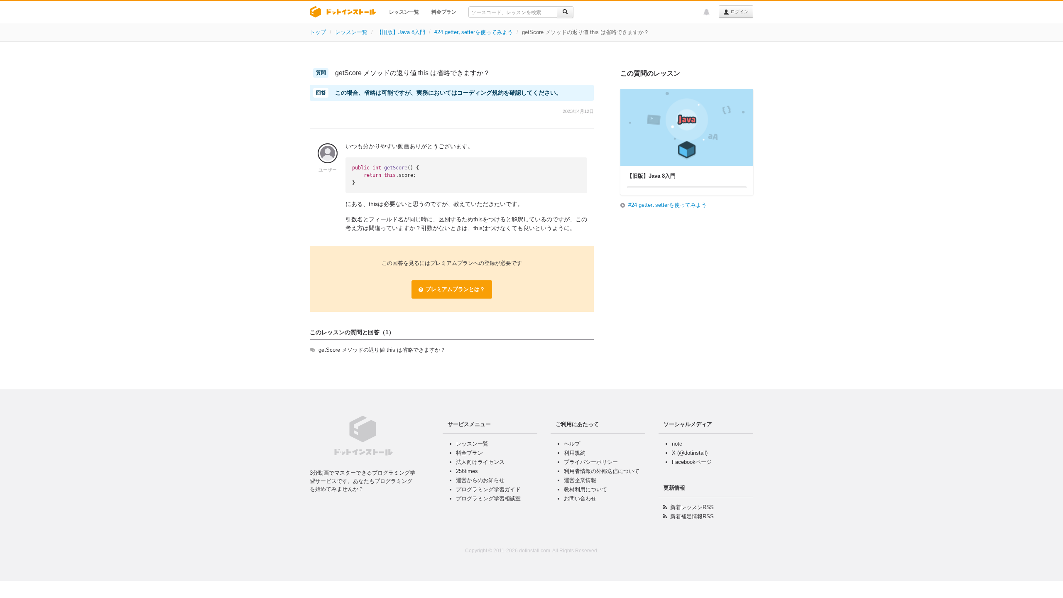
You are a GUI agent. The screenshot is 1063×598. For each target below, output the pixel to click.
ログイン (739, 11)
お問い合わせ (580, 498)
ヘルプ (572, 444)
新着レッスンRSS (692, 507)
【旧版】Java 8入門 (401, 32)
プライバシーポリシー (591, 462)
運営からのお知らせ (480, 480)
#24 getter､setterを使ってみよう (473, 32)
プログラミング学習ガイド (488, 489)
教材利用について (585, 489)
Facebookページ (692, 462)
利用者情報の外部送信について (601, 471)
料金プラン (443, 12)
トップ (318, 32)
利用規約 (574, 453)
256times (467, 471)
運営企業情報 (580, 480)
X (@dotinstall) (690, 453)
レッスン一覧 (404, 12)
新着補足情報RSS (692, 516)
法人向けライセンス (480, 462)
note (677, 444)
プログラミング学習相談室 (488, 498)
